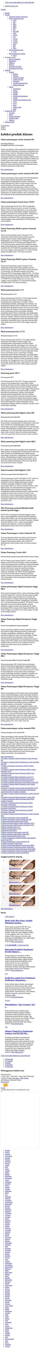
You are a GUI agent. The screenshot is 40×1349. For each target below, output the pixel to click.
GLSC (15, 41)
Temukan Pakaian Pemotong (18, 17)
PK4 (14, 33)
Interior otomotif (18, 78)
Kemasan (16, 81)
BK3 (14, 26)
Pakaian (15, 76)
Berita (11, 115)
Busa (14, 105)
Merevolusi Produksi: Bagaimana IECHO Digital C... (19, 950)
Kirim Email (5, 1082)
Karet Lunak (17, 107)
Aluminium (17, 89)
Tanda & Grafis (18, 79)
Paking (15, 74)
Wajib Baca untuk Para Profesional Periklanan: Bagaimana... (20, 979)
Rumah (7, 13)
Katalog (11, 120)
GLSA (15, 39)
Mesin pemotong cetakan (17, 54)
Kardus (15, 92)
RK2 (14, 48)
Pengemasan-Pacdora (16, 68)
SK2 (14, 44)
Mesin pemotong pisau (16, 18)
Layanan (12, 113)
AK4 (14, 20)
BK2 (14, 24)
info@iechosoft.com (11, 6)
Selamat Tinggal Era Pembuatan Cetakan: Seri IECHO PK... (19, 1032)
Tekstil (15, 98)
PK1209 (16, 31)
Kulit (14, 109)
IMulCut (12, 63)
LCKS (15, 42)
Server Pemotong (14, 59)
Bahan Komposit (18, 85)
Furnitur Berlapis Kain (20, 83)
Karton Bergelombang (20, 96)
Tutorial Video (13, 118)
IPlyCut (11, 65)
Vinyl (15, 102)
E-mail (3, 1088)
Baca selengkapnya (7, 169)
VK (14, 37)
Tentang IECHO (10, 111)
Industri (11, 72)
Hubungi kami (9, 122)
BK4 (14, 28)
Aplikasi (7, 70)
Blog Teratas (24, 1078)
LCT (14, 52)
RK (14, 46)
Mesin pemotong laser (16, 50)
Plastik (15, 94)
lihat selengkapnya (15, 868)
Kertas (15, 90)
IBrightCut (12, 61)
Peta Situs (16, 1078)
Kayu (15, 103)
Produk (7, 15)
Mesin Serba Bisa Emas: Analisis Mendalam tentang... (18, 921)
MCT (15, 55)
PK (14, 29)
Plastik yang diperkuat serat (22, 100)
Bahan (11, 87)
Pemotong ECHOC (15, 66)
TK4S (15, 35)
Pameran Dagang (14, 116)
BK (14, 22)
